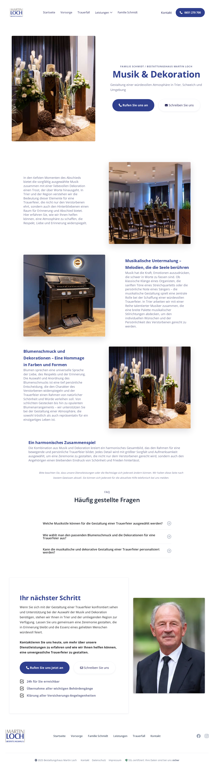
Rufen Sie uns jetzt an (44, 668)
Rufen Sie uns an (133, 105)
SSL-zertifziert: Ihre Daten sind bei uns (152, 760)
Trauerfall (84, 12)
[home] (16, 12)
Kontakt (85, 760)
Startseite (49, 12)
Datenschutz (99, 760)
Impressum (115, 760)
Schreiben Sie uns (179, 105)
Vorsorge (66, 12)
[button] (103, 12)
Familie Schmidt (128, 12)
